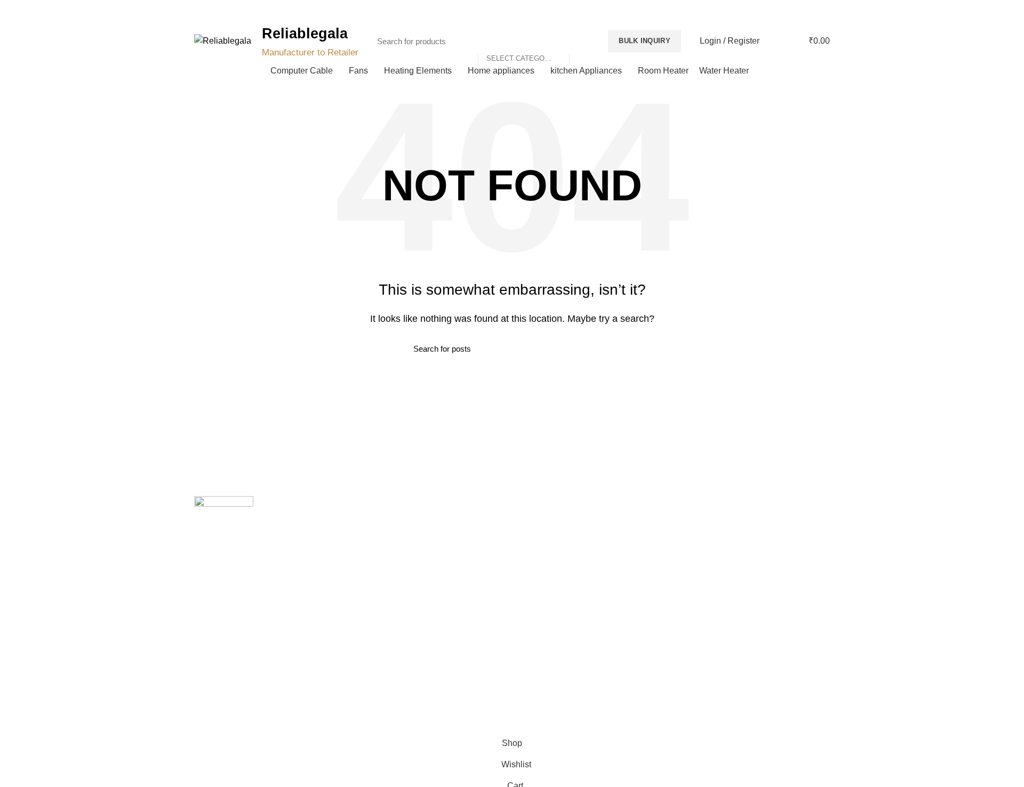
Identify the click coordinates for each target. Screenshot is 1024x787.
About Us (372, 542)
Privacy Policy (543, 523)
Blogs (807, 11)
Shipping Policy (545, 542)
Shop (366, 578)
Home (367, 523)
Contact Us (376, 560)
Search (583, 41)
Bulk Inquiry (644, 41)
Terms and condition (554, 578)
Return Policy (542, 560)
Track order (376, 597)
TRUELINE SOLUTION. (632, 716)
